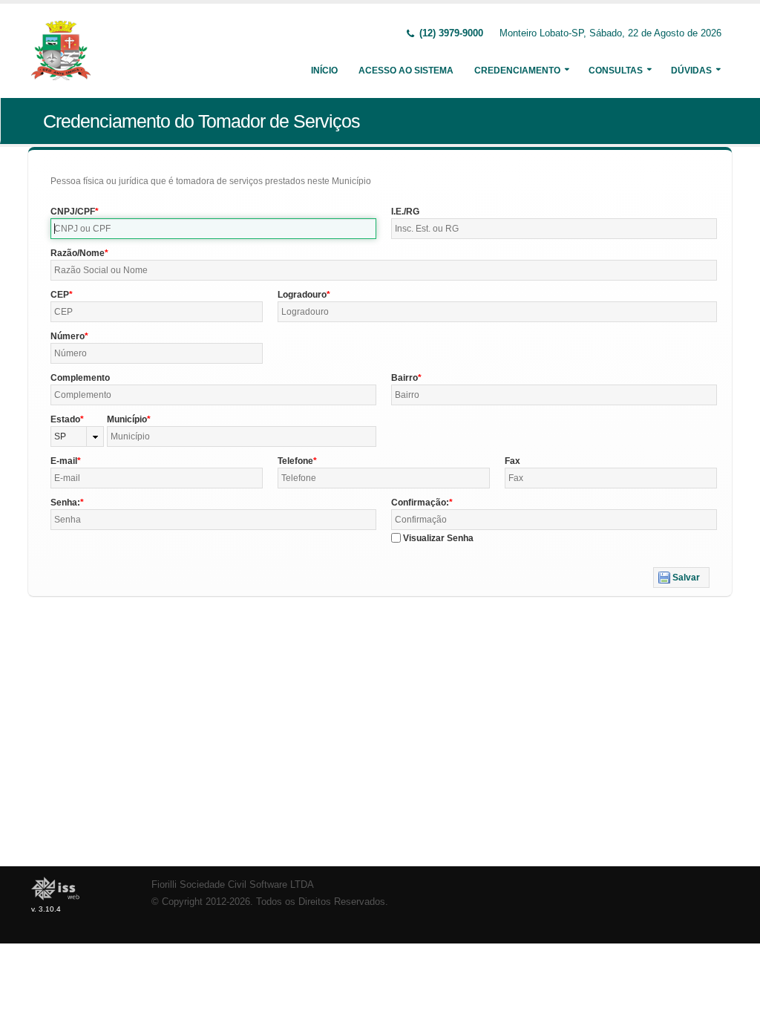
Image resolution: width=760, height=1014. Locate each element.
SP (60, 436)
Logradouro (302, 295)
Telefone (295, 461)
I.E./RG (405, 211)
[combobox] (77, 436)
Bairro (404, 378)
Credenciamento (517, 70)
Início (324, 70)
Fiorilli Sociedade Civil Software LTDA (232, 885)
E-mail (63, 461)
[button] (681, 577)
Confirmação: (420, 502)
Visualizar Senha (438, 538)
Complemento (80, 378)
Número (67, 336)
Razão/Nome (77, 253)
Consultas (616, 70)
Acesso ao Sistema (405, 70)
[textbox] (213, 228)
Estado (65, 419)
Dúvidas (691, 70)
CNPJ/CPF (72, 211)
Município (127, 419)
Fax (512, 461)
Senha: (65, 502)
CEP (59, 295)
